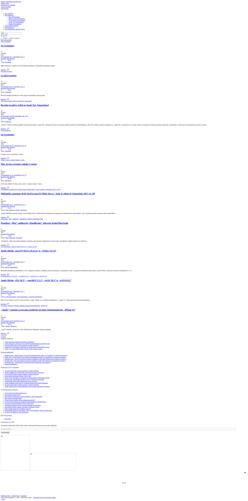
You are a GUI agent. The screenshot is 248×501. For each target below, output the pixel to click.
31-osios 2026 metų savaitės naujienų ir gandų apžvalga (22, 371)
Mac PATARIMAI (14, 17)
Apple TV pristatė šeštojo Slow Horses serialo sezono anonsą (23, 349)
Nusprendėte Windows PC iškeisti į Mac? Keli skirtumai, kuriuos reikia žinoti (28, 410)
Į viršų (3, 499)
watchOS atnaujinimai (35, 297)
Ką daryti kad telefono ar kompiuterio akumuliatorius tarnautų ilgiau (25, 402)
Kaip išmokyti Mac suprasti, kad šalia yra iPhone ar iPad (22, 407)
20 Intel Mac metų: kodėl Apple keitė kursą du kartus (21, 381)
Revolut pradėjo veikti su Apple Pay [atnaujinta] (25, 105)
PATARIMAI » (9, 15)
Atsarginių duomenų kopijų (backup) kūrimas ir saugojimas (23, 405)
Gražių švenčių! (9, 75)
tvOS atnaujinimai (22, 297)
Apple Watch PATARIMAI (17, 20)
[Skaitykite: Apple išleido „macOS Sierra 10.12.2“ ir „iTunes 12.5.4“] (19, 246)
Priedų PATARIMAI (15, 24)
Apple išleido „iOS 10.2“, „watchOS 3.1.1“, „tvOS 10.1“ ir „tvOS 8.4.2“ (36, 280)
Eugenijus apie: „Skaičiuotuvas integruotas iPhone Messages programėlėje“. (28, 362)
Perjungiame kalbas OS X (13, 395)
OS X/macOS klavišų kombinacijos (15, 393)
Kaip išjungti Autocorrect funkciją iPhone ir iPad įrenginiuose (23, 396)
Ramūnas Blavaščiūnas (8, 58)
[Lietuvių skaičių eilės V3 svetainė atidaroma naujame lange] (124, 453)
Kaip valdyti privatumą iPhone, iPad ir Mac (18, 376)
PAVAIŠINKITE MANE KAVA (15, 29)
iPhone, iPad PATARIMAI (17, 19)
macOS (17, 210)
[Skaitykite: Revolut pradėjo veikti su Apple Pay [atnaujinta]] (16, 101)
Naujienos (8, 62)
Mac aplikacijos (10, 238)
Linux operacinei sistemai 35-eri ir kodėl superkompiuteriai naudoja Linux (27, 343)
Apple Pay (8, 121)
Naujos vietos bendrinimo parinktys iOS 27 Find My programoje (24, 379)
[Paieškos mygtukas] (2, 33)
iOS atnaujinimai (11, 297)
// (1, 38)
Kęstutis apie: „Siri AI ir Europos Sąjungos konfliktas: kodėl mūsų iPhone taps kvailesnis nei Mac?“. (35, 361)
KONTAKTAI (9, 27)
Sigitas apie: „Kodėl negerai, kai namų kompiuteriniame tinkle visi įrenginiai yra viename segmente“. (35, 357)
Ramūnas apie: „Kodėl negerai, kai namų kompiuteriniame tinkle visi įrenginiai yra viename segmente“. (36, 355)
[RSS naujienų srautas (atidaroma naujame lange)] (2, 36)
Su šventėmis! (7, 45)
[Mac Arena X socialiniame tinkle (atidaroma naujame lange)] (6, 36)
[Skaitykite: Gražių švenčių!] (6, 71)
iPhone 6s (14, 326)
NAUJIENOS (9, 13)
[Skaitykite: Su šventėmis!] (6, 41)
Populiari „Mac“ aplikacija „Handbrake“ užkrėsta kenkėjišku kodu (34, 223)
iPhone (8, 326)
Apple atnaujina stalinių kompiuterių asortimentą (19, 342)
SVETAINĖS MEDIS (11, 26)
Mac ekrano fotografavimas (13, 398)
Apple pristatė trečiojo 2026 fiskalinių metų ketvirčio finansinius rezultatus (27, 386)
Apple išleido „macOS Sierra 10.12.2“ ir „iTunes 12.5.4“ (28, 251)
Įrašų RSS (8, 419)
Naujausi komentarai (7, 352)
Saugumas (23, 210)
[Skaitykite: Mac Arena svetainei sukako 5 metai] (12, 160)
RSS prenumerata (6, 40)
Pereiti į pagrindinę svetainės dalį (11, 1)
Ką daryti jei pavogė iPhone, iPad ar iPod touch (19, 403)
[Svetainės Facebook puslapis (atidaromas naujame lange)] (4, 36)
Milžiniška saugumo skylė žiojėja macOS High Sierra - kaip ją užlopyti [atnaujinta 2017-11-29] (48, 193)
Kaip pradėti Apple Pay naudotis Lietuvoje (18, 409)
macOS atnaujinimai (11, 267)
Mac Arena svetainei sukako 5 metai (19, 164)
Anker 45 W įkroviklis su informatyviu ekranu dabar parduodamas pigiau (27, 347)
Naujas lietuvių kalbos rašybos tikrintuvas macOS (20, 400)
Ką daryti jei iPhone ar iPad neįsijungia (16, 412)
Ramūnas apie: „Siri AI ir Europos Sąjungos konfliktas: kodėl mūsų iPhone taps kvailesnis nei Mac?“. (36, 359)
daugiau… (4, 70)
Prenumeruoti (5, 432)
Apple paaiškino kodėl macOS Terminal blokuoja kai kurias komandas (26, 383)
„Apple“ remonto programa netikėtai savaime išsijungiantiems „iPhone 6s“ (38, 310)
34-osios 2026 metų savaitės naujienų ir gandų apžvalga (22, 345)
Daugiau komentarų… (11, 364)
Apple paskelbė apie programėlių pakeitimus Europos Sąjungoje (24, 372)
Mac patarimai (10, 210)
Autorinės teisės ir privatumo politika (44, 497)
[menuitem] (126, 14)
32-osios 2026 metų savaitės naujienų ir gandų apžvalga (22, 374)
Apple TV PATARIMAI (16, 22)
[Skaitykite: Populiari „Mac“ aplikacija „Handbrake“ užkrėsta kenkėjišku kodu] (22, 219)
